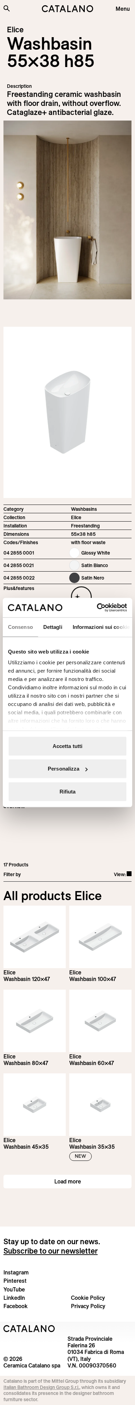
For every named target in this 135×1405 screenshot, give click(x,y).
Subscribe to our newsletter (50, 1251)
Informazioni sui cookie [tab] (101, 627)
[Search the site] (6, 8)
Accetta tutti (67, 746)
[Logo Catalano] (29, 1328)
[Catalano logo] (67, 8)
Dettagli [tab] (52, 627)
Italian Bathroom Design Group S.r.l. (41, 1387)
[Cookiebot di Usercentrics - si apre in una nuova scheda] (97, 607)
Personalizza (63, 769)
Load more (67, 1181)
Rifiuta (68, 791)
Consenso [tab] (20, 627)
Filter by (12, 874)
